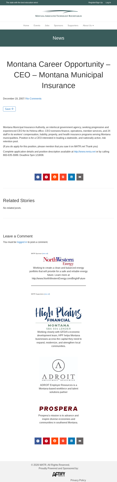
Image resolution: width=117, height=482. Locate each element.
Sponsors (58, 25)
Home (26, 25)
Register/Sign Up (96, 3)
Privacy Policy (78, 480)
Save (8, 109)
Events (37, 25)
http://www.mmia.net (85, 151)
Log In (108, 3)
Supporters (73, 25)
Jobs (47, 25)
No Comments (33, 98)
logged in (22, 242)
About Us (87, 25)
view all (45, 253)
